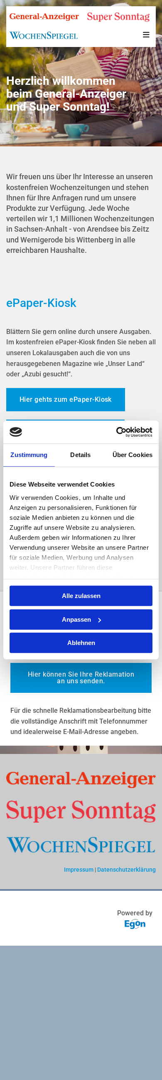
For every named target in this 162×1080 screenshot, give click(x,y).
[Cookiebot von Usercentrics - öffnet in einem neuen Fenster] (116, 432)
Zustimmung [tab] (28, 454)
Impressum (78, 869)
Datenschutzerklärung (126, 869)
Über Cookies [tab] (132, 454)
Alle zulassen (81, 595)
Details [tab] (80, 454)
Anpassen (76, 619)
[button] (146, 35)
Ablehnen (81, 642)
